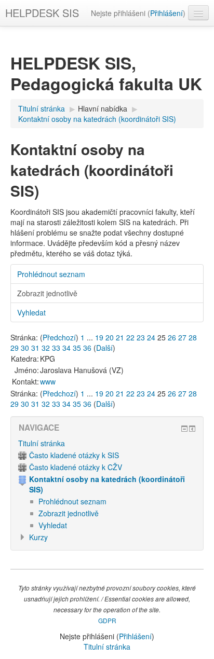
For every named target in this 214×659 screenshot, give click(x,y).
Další (104, 347)
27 (182, 337)
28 (193, 337)
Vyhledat (31, 312)
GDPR (107, 620)
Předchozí (59, 337)
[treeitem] (107, 443)
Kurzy (38, 537)
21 (120, 337)
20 (109, 337)
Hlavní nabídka (102, 108)
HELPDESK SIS (42, 12)
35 (77, 347)
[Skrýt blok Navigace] (184, 428)
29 (14, 347)
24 (151, 337)
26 (172, 337)
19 (99, 337)
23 (141, 337)
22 (130, 337)
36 (87, 347)
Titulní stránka (41, 443)
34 (66, 347)
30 (25, 347)
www (48, 381)
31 (35, 347)
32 (46, 347)
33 (56, 347)
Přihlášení (166, 13)
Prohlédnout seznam (51, 274)
